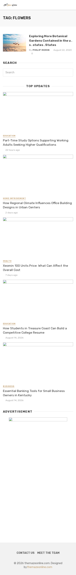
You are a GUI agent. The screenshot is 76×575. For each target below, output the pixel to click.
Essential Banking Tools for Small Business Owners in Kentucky (34, 393)
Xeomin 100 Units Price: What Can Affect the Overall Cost (35, 268)
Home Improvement (14, 198)
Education (9, 136)
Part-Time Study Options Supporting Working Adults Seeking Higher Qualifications (35, 142)
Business (8, 386)
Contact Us (25, 553)
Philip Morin (41, 50)
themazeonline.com (39, 567)
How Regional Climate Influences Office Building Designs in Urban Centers (37, 205)
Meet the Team (48, 553)
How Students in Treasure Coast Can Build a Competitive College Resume (35, 330)
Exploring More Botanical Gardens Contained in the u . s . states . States (50, 40)
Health (7, 261)
